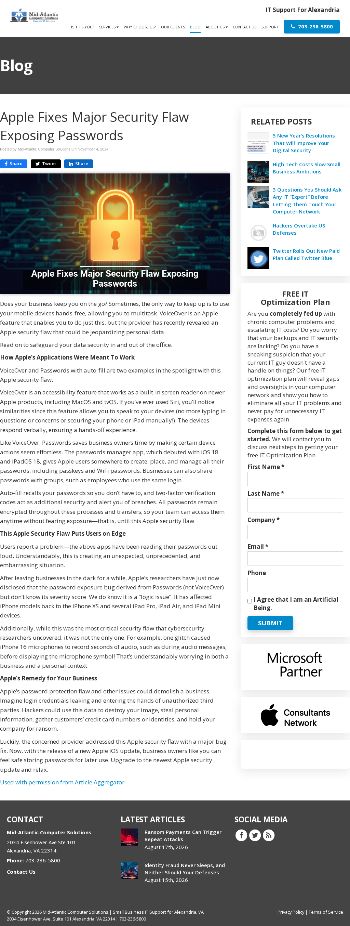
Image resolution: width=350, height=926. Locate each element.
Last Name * (265, 493)
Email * (257, 546)
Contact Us (244, 26)
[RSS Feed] (268, 835)
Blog (195, 26)
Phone (256, 573)
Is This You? (82, 26)
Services (108, 26)
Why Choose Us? (140, 26)
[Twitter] (255, 835)
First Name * (265, 467)
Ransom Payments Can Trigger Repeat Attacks (183, 836)
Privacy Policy (291, 912)
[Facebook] (241, 835)
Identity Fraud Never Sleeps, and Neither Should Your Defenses (185, 869)
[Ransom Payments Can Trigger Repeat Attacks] (129, 837)
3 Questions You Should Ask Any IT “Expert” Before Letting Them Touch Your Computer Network (307, 200)
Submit (270, 623)
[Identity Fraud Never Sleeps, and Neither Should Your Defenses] (129, 870)
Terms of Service (326, 912)
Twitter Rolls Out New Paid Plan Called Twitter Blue (306, 254)
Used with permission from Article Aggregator (62, 782)
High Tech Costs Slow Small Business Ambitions (306, 168)
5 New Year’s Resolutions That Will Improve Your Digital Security (304, 142)
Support (270, 26)
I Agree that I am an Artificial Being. (296, 604)
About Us (216, 26)
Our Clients (173, 26)
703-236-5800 (315, 26)
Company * (263, 520)
